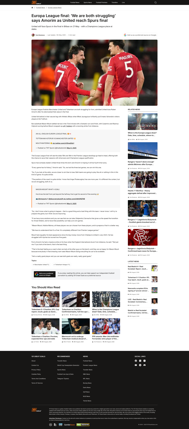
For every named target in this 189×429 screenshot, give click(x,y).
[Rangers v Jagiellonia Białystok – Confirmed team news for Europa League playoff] (143, 237)
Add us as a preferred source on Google (141, 35)
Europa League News (54, 7)
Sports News (88, 2)
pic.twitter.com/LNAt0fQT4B (74, 199)
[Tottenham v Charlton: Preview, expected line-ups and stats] (45, 326)
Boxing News (87, 383)
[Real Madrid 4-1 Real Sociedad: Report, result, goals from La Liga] (155, 268)
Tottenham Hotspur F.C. (62, 264)
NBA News (86, 374)
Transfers (115, 2)
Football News (74, 2)
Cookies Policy (36, 374)
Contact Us (35, 365)
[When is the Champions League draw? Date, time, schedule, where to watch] (106, 299)
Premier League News (90, 365)
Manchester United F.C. (42, 264)
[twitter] (140, 361)
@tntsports (42, 199)
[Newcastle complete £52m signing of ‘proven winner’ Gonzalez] (155, 290)
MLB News (86, 396)
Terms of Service (37, 383)
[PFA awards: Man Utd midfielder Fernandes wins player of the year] (106, 326)
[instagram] (144, 361)
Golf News (86, 392)
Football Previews (101, 2)
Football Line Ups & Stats (65, 374)
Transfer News (62, 361)
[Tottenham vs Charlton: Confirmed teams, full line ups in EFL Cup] (76, 299)
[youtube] (136, 365)
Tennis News (87, 401)
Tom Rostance (40, 35)
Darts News (86, 387)
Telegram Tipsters (63, 378)
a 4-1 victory (67, 126)
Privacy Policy (36, 370)
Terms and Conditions (39, 378)
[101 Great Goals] (38, 417)
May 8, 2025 (71, 148)
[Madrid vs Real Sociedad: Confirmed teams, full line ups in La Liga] (155, 312)
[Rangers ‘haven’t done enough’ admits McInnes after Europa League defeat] (143, 150)
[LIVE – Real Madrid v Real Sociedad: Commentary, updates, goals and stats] (155, 301)
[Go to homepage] (36, 2)
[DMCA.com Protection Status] (82, 425)
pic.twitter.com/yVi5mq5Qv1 (63, 143)
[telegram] (140, 365)
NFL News (86, 378)
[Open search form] (156, 2)
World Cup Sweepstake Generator (68, 365)
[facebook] (136, 361)
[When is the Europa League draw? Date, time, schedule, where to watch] (143, 121)
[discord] (144, 365)
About (33, 361)
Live (123, 2)
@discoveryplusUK (56, 199)
